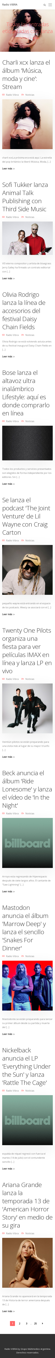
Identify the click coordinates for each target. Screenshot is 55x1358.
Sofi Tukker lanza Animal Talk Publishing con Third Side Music (25, 196)
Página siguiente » (42, 1323)
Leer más (7, 168)
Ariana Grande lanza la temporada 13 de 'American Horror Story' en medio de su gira (27, 1204)
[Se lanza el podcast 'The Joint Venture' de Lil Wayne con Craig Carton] (27, 571)
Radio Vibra (12, 94)
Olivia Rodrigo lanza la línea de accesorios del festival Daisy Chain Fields (23, 310)
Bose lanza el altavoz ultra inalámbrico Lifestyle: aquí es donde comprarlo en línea (26, 392)
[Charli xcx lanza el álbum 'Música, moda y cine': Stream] (27, 126)
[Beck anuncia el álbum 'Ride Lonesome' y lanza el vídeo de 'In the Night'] (27, 844)
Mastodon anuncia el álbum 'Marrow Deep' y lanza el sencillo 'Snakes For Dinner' (25, 927)
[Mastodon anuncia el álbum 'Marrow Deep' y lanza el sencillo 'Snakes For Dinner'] (27, 987)
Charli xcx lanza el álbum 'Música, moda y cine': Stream (26, 74)
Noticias (29, 94)
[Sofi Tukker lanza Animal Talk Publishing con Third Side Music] (27, 240)
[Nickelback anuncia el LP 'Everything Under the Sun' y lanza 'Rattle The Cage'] (27, 1122)
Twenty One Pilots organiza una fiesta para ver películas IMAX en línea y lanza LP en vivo (27, 650)
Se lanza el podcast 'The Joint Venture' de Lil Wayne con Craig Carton (26, 516)
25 (35, 1323)
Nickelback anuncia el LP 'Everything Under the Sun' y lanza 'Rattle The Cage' (26, 1066)
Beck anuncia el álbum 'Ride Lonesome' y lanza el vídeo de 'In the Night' (27, 789)
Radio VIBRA (9, 4)
